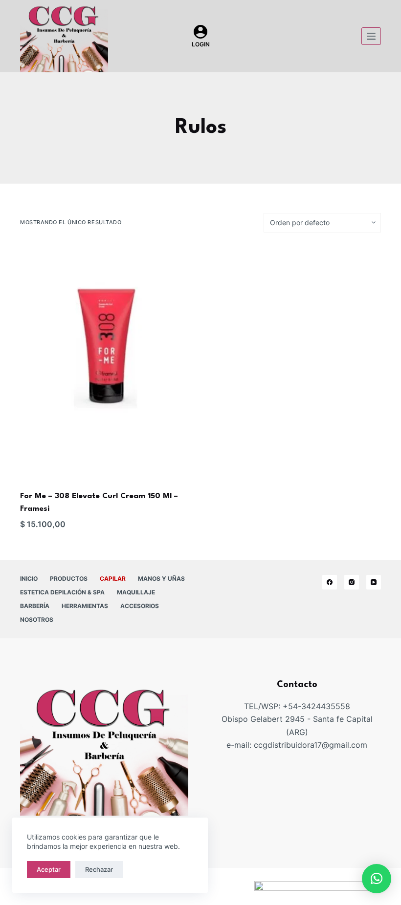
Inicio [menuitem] (29, 578)
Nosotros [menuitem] (36, 619)
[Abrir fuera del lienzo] (371, 36)
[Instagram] (351, 582)
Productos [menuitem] (69, 578)
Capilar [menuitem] (113, 578)
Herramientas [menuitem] (85, 606)
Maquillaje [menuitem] (136, 592)
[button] (376, 878)
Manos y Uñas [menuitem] (161, 578)
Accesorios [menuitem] (139, 606)
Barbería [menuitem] (34, 606)
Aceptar (49, 869)
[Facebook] (329, 582)
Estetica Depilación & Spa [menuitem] (62, 592)
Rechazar (99, 869)
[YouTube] (373, 582)
